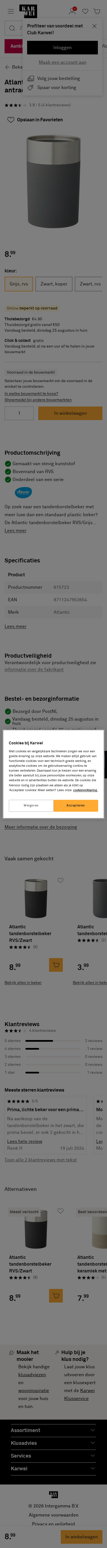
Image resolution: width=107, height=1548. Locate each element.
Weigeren (31, 805)
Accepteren (75, 805)
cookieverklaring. (85, 790)
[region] (53, 774)
